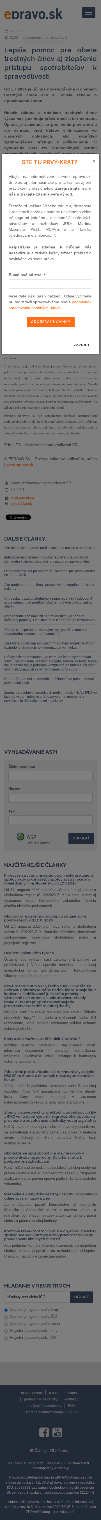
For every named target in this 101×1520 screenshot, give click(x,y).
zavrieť (82, 345)
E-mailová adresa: (27, 275)
